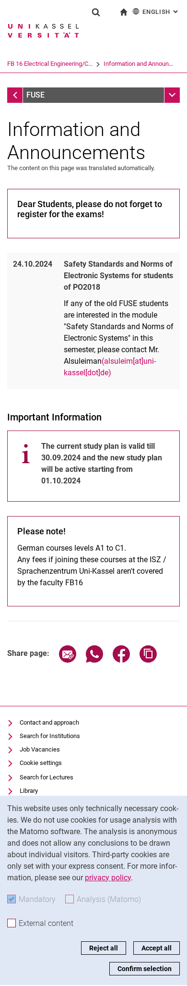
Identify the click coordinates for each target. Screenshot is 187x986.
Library (29, 790)
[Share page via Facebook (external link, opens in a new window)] (121, 660)
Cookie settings (41, 762)
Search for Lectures (46, 777)
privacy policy (108, 877)
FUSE (35, 94)
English (161, 11)
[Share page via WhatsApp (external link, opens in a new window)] (94, 660)
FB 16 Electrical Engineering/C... (50, 63)
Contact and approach (49, 722)
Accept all (156, 948)
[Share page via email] (67, 660)
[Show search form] (96, 12)
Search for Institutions (50, 736)
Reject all (103, 948)
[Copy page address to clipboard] (148, 660)
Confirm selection (144, 969)
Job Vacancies (40, 749)
